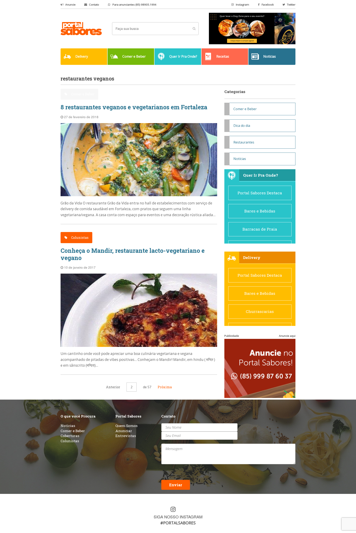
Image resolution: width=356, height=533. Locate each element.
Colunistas (79, 237)
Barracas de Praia (259, 229)
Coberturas (70, 435)
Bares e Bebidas (259, 210)
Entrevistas (125, 435)
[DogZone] (252, 28)
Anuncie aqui (287, 336)
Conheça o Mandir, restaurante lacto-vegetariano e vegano (133, 254)
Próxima (165, 387)
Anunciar (123, 430)
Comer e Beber (82, 94)
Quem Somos (126, 425)
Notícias (239, 158)
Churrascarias (260, 311)
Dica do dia (241, 125)
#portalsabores (178, 523)
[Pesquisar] (194, 28)
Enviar (175, 484)
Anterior (113, 387)
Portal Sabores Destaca (260, 192)
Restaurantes (243, 142)
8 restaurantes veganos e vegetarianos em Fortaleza (134, 107)
